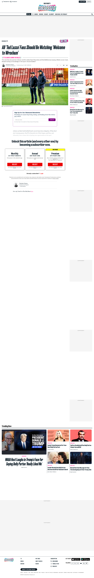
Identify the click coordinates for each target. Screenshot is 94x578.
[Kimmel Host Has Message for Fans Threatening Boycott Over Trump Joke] (89, 113)
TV (32, 14)
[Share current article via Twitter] (60, 65)
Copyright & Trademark (78, 572)
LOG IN (88, 1)
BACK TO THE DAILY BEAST (28, 569)
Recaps (46, 14)
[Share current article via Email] (63, 65)
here (32, 191)
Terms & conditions (67, 572)
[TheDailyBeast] (47, 3)
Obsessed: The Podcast (61, 14)
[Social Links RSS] (84, 563)
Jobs (32, 572)
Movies (36, 14)
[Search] (92, 14)
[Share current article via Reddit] (67, 65)
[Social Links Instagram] (78, 563)
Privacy (43, 572)
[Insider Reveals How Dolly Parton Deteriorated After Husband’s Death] (89, 94)
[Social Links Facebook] (72, 563)
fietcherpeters (23, 186)
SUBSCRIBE (82, 1)
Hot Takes (38, 558)
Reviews (41, 14)
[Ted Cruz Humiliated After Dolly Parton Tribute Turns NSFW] (89, 104)
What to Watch (39, 561)
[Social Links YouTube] (81, 563)
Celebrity (51, 14)
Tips (29, 572)
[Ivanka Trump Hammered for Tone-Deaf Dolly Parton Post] (89, 85)
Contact (26, 572)
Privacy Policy (56, 178)
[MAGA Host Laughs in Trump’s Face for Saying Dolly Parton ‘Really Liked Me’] (89, 75)
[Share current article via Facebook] (57, 65)
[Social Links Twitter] (75, 563)
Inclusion (61, 572)
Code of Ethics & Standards (51, 572)
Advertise (36, 572)
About (21, 572)
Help (40, 572)
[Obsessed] (47, 8)
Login (41, 173)
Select (14, 164)
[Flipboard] (87, 563)
